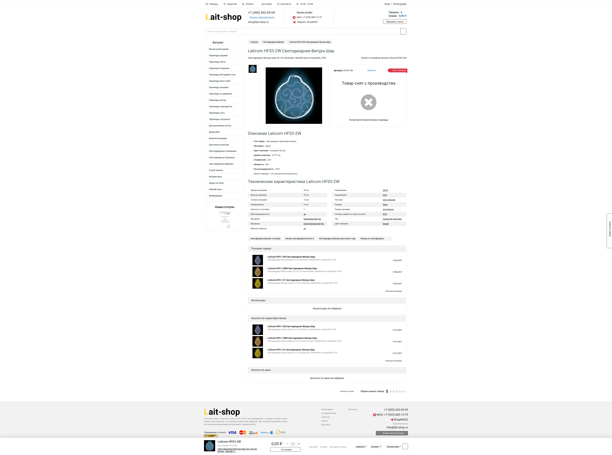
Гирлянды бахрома (219, 68)
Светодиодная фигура (314, 224)
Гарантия (232, 4)
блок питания (389, 200)
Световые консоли (219, 144)
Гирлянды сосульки (219, 119)
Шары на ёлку (216, 183)
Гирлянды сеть (217, 113)
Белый (386, 224)
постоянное (388, 209)
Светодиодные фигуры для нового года (337, 238)
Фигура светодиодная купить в (299, 238)
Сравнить (360, 446)
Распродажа (327, 409)
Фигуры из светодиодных (372, 238)
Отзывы (323, 447)
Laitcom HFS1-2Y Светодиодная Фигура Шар (291, 280)
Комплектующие (218, 138)
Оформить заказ (395, 21)
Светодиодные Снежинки (222, 151)
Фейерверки (215, 195)
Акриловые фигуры (312, 219)
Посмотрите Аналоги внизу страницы (368, 120)
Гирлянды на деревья (220, 93)
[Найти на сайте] (403, 31)
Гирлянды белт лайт (219, 81)
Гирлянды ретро (217, 100)
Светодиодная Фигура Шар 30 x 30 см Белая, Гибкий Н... (237, 450)
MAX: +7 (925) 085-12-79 (309, 17)
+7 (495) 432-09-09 (261, 13)
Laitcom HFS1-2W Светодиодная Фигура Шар (291, 256)
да (305, 214)
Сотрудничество (328, 413)
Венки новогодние (219, 49)
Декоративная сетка (220, 125)
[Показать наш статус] (225, 220)
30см (385, 205)
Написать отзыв (347, 391)
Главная (254, 42)
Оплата (249, 4)
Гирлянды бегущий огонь (222, 74)
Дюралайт (214, 132)
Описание (313, 447)
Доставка (266, 4)
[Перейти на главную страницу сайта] (223, 17)
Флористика (215, 176)
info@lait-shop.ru (397, 427)
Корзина (375, 446)
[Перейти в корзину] (385, 14)
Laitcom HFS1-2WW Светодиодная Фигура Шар (292, 268)
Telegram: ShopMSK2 (307, 22)
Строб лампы (216, 170)
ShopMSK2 (400, 419)
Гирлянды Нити (217, 62)
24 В (385, 195)
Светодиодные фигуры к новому (265, 238)
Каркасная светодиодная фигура (398, 219)
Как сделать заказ (338, 447)
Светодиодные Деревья (222, 157)
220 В (385, 190)
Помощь (213, 4)
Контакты (286, 4)
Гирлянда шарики (218, 55)
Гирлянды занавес (219, 87)
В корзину (286, 449)
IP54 (385, 214)
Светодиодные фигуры (221, 164)
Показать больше (393, 291)
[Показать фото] (252, 69)
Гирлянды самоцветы (220, 106)
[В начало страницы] (405, 446)
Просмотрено (393, 446)
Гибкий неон (215, 189)
